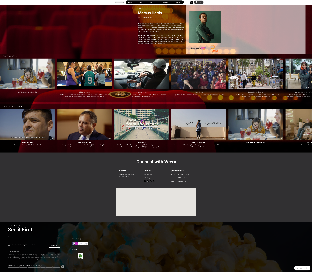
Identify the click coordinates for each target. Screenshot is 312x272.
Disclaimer (23, 267)
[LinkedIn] (151, 181)
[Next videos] (310, 73)
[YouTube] (63, 266)
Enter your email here (15, 237)
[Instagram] (154, 181)
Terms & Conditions (34, 267)
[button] (9, 56)
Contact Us (56, 267)
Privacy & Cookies (13, 267)
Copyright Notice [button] (46, 267)
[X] (191, 2)
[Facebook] (145, 181)
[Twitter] (148, 181)
